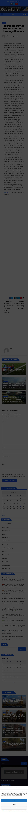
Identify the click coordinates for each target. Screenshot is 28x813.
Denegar (14, 804)
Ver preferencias (14, 807)
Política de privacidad (6, 811)
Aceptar (14, 800)
